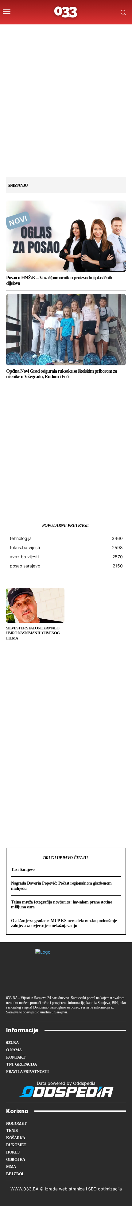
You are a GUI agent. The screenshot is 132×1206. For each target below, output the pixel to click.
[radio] (83, 31)
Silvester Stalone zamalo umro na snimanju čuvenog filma (33, 633)
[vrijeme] (47, 31)
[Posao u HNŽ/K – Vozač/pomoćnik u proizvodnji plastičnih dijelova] (66, 236)
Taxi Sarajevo (23, 869)
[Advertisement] (66, 111)
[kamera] (58, 31)
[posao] (34, 31)
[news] (95, 31)
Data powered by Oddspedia (66, 1083)
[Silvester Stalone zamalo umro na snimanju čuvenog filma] (35, 605)
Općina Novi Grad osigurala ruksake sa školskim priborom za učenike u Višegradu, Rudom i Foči (61, 373)
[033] (66, 12)
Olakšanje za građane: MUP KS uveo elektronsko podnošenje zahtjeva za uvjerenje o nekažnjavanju (64, 923)
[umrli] (71, 31)
